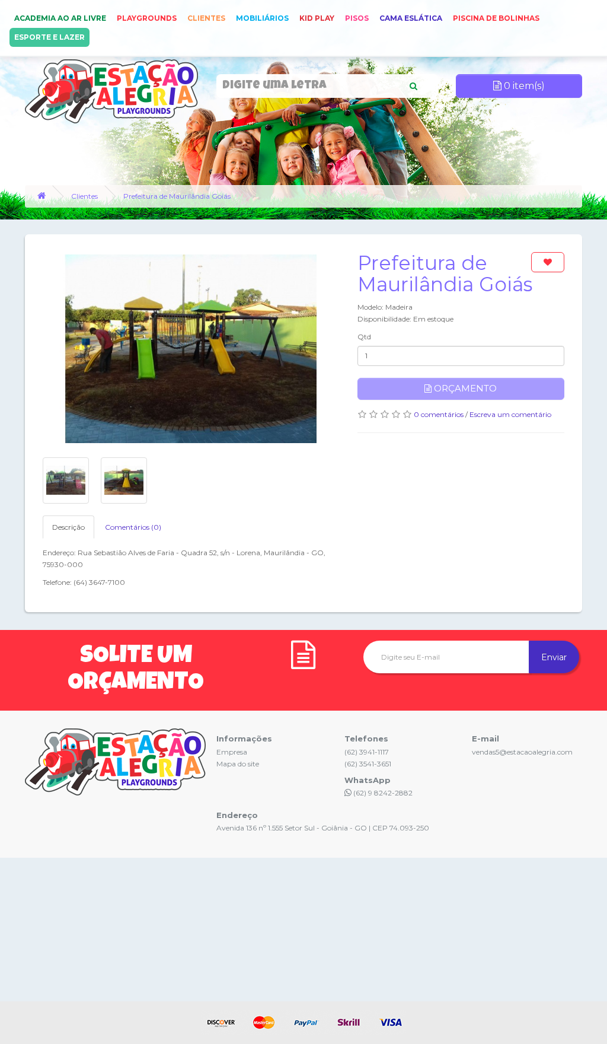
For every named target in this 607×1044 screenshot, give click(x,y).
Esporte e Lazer (49, 37)
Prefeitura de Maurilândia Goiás (177, 196)
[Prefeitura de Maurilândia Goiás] (191, 348)
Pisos (357, 18)
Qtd (364, 336)
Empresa (231, 751)
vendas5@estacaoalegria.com (522, 751)
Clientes (206, 18)
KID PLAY (316, 18)
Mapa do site (237, 763)
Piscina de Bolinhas (496, 18)
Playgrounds (147, 18)
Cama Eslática (410, 18)
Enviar (554, 657)
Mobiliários (262, 18)
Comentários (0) (133, 527)
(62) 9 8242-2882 (382, 792)
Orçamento (464, 388)
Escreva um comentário (510, 414)
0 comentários (439, 414)
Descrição (68, 527)
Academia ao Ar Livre (60, 18)
